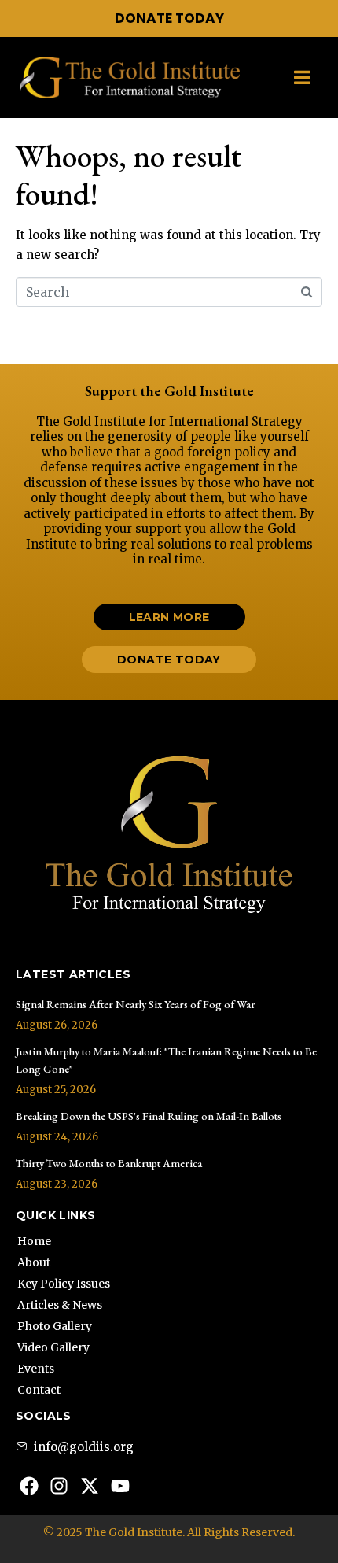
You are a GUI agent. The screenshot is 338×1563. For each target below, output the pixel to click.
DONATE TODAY (169, 18)
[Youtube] (120, 1485)
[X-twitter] (89, 1485)
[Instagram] (59, 1485)
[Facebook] (29, 1485)
